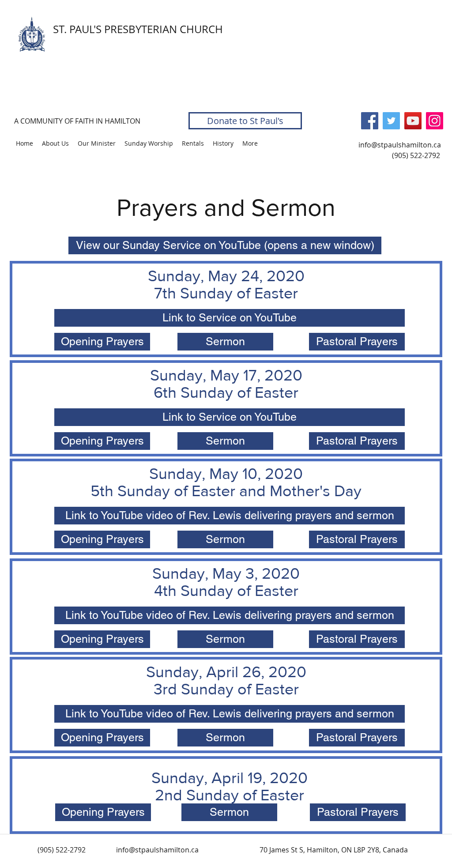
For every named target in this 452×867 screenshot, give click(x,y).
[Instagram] (434, 120)
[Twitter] (391, 120)
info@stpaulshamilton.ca (399, 145)
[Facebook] (369, 120)
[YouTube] (413, 120)
